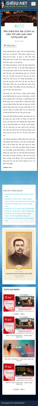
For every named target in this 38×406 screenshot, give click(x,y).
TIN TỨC (20, 26)
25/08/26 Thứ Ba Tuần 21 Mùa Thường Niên (19, 211)
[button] (22, 314)
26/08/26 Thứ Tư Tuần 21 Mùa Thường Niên (19, 208)
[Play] (19, 302)
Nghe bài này (11, 45)
